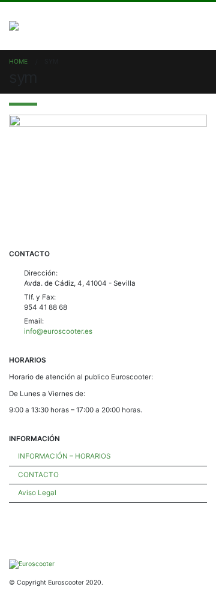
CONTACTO (38, 475)
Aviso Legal (37, 493)
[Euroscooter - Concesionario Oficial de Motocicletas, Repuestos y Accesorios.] (37, 26)
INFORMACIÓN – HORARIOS (64, 456)
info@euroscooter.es (58, 331)
